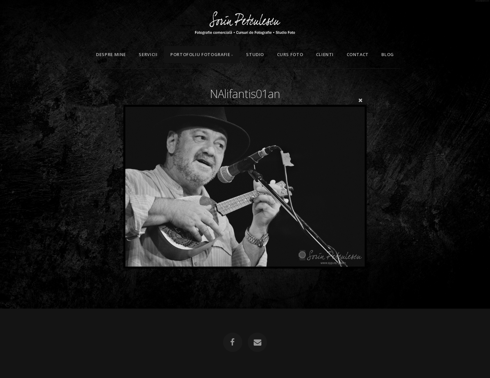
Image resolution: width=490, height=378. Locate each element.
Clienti (325, 54)
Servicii (148, 54)
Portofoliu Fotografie (200, 54)
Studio (255, 54)
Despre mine (111, 54)
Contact (358, 54)
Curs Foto (290, 54)
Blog (387, 54)
